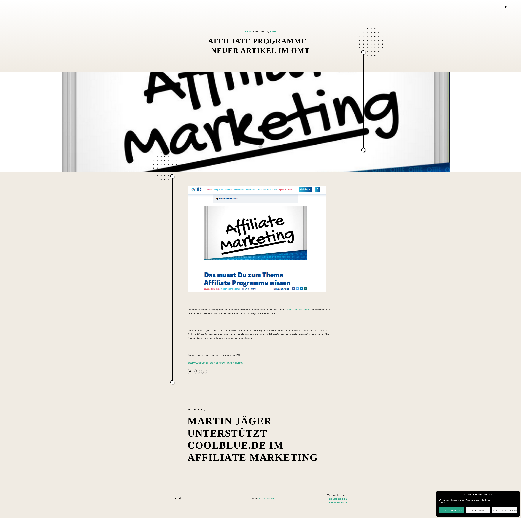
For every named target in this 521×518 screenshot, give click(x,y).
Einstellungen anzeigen (505, 510)
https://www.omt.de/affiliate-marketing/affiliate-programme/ (215, 363)
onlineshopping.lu (338, 499)
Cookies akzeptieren (452, 510)
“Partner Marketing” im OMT (297, 310)
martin (273, 32)
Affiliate (249, 32)
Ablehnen (478, 510)
